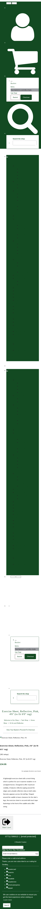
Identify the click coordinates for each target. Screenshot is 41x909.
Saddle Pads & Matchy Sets (24, 275)
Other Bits (22, 175)
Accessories (19, 306)
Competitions (15, 341)
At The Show (23, 281)
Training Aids (19, 297)
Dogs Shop (14, 328)
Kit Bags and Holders (22, 319)
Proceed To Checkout (27, 730)
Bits (16, 166)
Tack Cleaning (24, 272)
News (13, 338)
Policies (13, 356)
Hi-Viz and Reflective (26, 247)
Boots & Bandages (21, 181)
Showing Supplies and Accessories (27, 278)
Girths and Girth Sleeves (27, 197)
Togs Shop (14, 303)
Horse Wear (19, 241)
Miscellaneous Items (26, 188)
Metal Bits (22, 172)
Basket (15, 97)
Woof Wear (18, 300)
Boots (17, 309)
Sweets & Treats (20, 291)
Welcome (14, 159)
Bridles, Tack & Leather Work (25, 191)
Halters (21, 225)
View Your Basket (12, 730)
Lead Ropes (23, 238)
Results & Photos (21, 350)
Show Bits (22, 178)
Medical (21, 263)
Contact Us (14, 353)
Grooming (18, 216)
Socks (17, 325)
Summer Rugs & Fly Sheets (28, 250)
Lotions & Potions (21, 259)
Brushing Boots (24, 184)
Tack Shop (14, 163)
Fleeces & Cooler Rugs (27, 244)
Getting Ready (24, 284)
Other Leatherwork (25, 206)
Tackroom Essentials (22, 294)
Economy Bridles (25, 194)
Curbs (21, 169)
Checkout (26, 97)
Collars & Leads (20, 331)
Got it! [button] (6, 905)
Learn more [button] (7, 900)
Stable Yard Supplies (22, 288)
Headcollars (23, 234)
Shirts (17, 322)
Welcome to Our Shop (11, 720)
